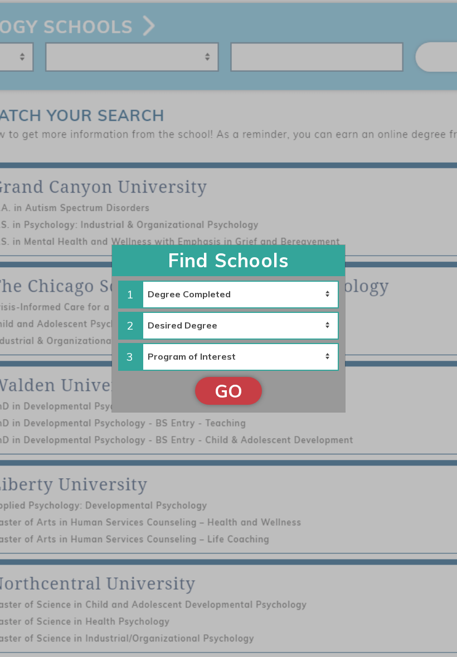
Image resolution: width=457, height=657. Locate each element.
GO (228, 391)
